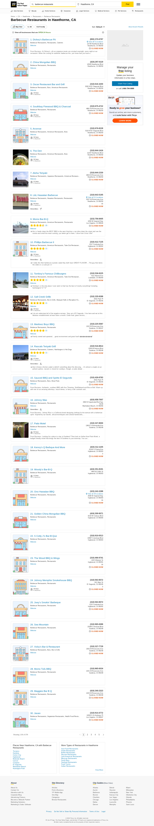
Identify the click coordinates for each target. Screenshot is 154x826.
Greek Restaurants (68, 751)
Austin (95, 790)
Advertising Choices (18, 797)
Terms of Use (94, 811)
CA (19, 16)
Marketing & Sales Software (21, 804)
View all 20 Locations (95, 494)
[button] (138, 4)
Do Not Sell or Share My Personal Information (70, 811)
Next (102, 734)
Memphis (112, 804)
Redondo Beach (19, 759)
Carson (15, 761)
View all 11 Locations (95, 197)
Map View (19, 27)
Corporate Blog (16, 795)
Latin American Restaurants (71, 756)
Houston (112, 790)
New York (129, 792)
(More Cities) (108, 783)
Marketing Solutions (18, 802)
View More (99, 770)
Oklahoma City (131, 795)
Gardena (16, 753)
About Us (14, 788)
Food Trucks (66, 764)
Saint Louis (130, 804)
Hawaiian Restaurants (55, 198)
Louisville (112, 802)
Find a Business (58, 790)
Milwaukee (130, 790)
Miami (128, 788)
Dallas (95, 802)
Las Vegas (113, 797)
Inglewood (16, 757)
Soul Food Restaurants (69, 749)
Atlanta (95, 788)
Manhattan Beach (19, 766)
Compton (16, 763)
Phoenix (129, 802)
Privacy (49, 811)
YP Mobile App (57, 792)
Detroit (111, 788)
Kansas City (113, 795)
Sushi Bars (65, 760)
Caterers (60, 43)
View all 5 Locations (96, 42)
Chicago (96, 800)
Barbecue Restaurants (38, 43)
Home (13, 16)
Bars (49, 87)
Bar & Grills (51, 300)
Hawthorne (26, 16)
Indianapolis (113, 792)
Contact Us (15, 790)
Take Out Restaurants (72, 245)
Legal (103, 811)
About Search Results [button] (135, 27)
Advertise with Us (17, 792)
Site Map (55, 795)
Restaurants (37, 16)
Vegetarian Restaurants (55, 716)
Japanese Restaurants (55, 176)
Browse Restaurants (59, 800)
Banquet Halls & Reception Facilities (70, 300)
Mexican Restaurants (69, 758)
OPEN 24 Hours (44, 32)
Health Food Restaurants (74, 716)
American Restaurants (60, 87)
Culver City (17, 755)
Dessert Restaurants (69, 754)
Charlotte (96, 797)
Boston (95, 795)
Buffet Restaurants (68, 753)
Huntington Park (19, 768)
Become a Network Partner (20, 800)
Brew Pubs (55, 381)
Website (33, 45)
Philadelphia (130, 800)
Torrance (16, 751)
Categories (56, 797)
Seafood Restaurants (69, 762)
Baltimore (96, 792)
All (31, 27)
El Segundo (17, 765)
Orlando (129, 797)
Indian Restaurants (68, 766)
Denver (95, 804)
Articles (54, 788)
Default (99, 27)
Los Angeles (113, 800)
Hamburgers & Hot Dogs (63, 349)
